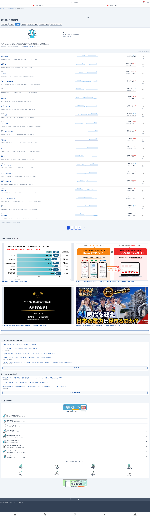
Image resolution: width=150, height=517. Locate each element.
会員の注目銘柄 (44, 24)
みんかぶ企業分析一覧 (75, 392)
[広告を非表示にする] (88, 14)
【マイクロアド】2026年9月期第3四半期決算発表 (14, 281)
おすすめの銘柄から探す (11, 8)
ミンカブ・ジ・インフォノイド (82, 284)
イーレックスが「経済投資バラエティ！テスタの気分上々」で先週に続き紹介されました (98, 325)
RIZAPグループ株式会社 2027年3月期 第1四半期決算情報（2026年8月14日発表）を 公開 (24, 325)
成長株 (11, 24)
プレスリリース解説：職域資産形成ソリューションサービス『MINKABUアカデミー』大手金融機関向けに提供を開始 (105, 281)
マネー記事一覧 (75, 367)
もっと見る (75, 332)
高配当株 (4, 24)
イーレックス (79, 327)
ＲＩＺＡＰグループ (6, 327)
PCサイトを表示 (76, 499)
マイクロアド (4, 284)
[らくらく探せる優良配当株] (75, 483)
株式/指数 (2, 8)
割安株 (17, 24)
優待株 (24, 24)
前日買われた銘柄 (56, 24)
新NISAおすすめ (32, 24)
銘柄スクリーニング (28, 46)
